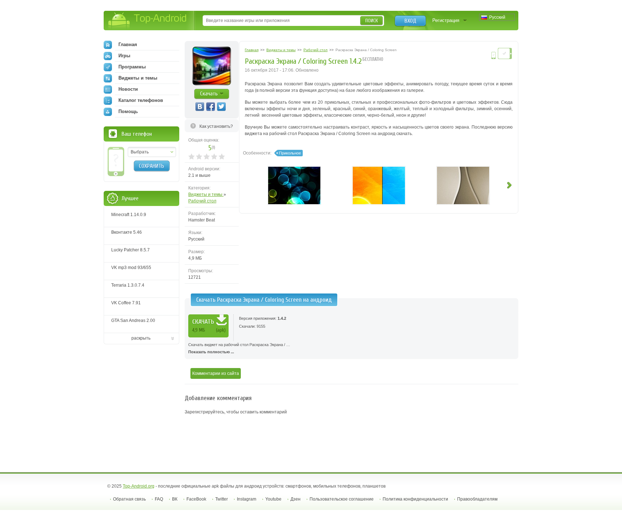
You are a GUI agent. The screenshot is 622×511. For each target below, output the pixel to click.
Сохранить (151, 166)
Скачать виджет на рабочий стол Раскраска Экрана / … (239, 348)
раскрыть (140, 338)
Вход (410, 21)
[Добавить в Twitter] (221, 106)
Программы (132, 67)
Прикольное (290, 153)
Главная (127, 44)
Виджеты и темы (206, 194)
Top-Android (147, 21)
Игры (124, 55)
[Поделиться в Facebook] (210, 106)
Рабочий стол (202, 200)
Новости (128, 89)
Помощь (128, 111)
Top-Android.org (138, 486)
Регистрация (445, 20)
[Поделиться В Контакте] (199, 106)
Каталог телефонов (140, 100)
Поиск (371, 21)
